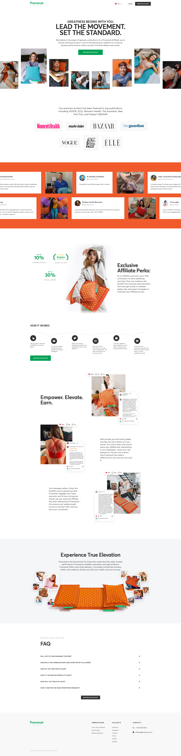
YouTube (114, 733)
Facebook (115, 727)
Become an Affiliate (90, 52)
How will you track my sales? (52, 681)
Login (130, 4)
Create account (143, 4)
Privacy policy (96, 730)
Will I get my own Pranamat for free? (56, 656)
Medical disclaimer (97, 733)
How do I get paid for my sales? (53, 669)
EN (119, 4)
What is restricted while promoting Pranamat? (60, 688)
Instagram (115, 730)
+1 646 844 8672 (141, 728)
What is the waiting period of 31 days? (56, 675)
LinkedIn (114, 741)
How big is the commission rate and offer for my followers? (65, 662)
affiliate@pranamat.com (143, 732)
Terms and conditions (98, 727)
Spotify (114, 739)
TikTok (114, 736)
